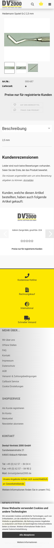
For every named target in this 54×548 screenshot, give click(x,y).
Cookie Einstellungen (12, 386)
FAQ (4, 350)
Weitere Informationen (27, 542)
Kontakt (6, 355)
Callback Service (10, 381)
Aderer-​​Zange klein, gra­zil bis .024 (27, 230)
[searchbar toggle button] (32, 4)
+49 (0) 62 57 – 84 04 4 (18, 464)
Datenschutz (8, 366)
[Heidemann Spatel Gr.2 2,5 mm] (27, 39)
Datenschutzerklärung (18, 529)
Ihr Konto (6, 413)
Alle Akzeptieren (27, 535)
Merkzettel (7, 418)
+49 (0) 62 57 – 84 (17, 468)
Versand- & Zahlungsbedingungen (19, 376)
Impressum (8, 360)
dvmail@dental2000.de (19, 473)
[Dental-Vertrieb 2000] (11, 4)
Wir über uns (8, 340)
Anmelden (28, 180)
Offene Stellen (9, 345)
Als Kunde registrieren (13, 408)
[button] (49, 233)
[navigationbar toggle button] (49, 4)
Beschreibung (14, 128)
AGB (4, 371)
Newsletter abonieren (12, 423)
